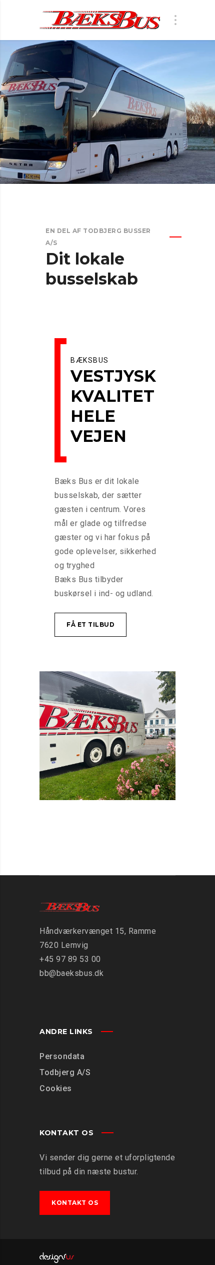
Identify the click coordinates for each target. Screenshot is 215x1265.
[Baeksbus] (100, 20)
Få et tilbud (90, 624)
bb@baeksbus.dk (72, 973)
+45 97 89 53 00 (70, 959)
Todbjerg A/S (65, 1072)
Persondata (62, 1056)
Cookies (56, 1088)
